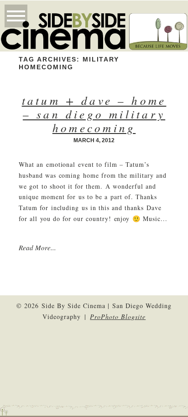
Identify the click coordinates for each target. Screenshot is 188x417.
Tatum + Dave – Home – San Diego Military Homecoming (94, 113)
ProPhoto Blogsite (118, 316)
